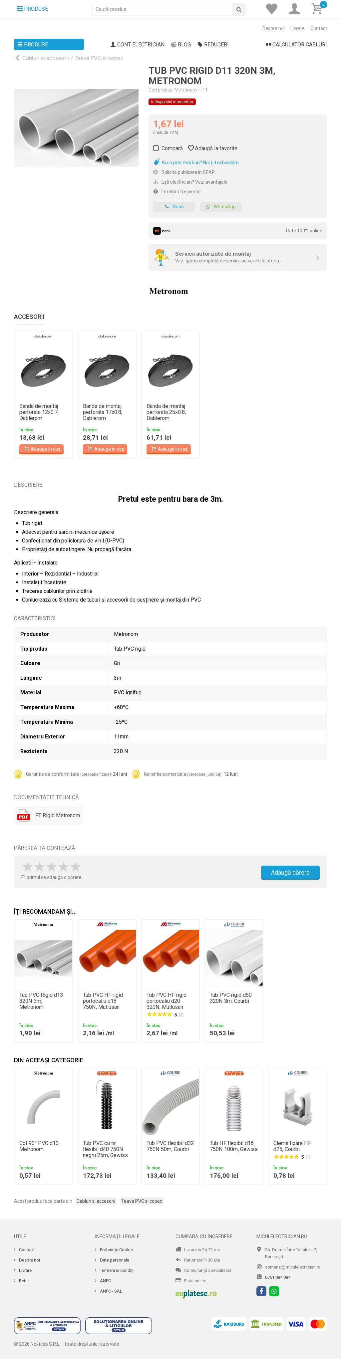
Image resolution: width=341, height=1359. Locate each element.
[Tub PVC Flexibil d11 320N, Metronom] (76, 128)
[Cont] (296, 9)
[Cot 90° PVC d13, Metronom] (43, 1107)
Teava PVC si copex (99, 58)
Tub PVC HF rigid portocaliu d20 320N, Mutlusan (166, 1001)
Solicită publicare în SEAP (188, 172)
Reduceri (216, 44)
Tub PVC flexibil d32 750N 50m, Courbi (170, 1146)
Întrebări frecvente (181, 191)
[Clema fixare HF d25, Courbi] (297, 1107)
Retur (23, 1280)
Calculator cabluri (299, 44)
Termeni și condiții (117, 1270)
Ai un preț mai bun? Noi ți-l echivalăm (200, 162)
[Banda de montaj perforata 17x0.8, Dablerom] (107, 370)
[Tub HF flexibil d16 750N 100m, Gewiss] (234, 1107)
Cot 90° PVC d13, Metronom (39, 1146)
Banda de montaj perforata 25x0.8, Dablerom (166, 412)
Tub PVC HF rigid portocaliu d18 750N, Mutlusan (103, 1001)
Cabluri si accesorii (45, 58)
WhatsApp (225, 206)
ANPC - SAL (110, 1291)
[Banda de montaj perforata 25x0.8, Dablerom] (170, 370)
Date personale (114, 1260)
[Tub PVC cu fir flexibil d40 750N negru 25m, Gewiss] (107, 1107)
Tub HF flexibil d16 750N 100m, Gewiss (234, 1146)
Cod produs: (161, 89)
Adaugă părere (290, 872)
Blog (184, 44)
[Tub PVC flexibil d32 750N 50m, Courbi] (170, 1107)
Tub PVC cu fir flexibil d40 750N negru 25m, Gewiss (105, 1149)
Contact (318, 28)
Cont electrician (141, 44)
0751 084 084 (277, 1277)
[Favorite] (274, 9)
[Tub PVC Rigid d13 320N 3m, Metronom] (43, 958)
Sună (178, 206)
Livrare (297, 28)
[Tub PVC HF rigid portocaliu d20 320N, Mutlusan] (170, 958)
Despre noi (273, 28)
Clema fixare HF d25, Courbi (292, 1146)
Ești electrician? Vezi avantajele (194, 182)
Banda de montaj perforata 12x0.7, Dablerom (39, 412)
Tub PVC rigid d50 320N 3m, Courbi (231, 998)
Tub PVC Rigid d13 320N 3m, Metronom (41, 1001)
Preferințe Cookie (116, 1249)
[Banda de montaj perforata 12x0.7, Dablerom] (43, 370)
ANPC (105, 1280)
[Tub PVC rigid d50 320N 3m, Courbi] (234, 958)
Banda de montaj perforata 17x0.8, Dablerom (102, 412)
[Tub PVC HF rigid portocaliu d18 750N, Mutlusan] (107, 958)
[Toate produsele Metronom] (168, 289)
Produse (36, 44)
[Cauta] (238, 9)
